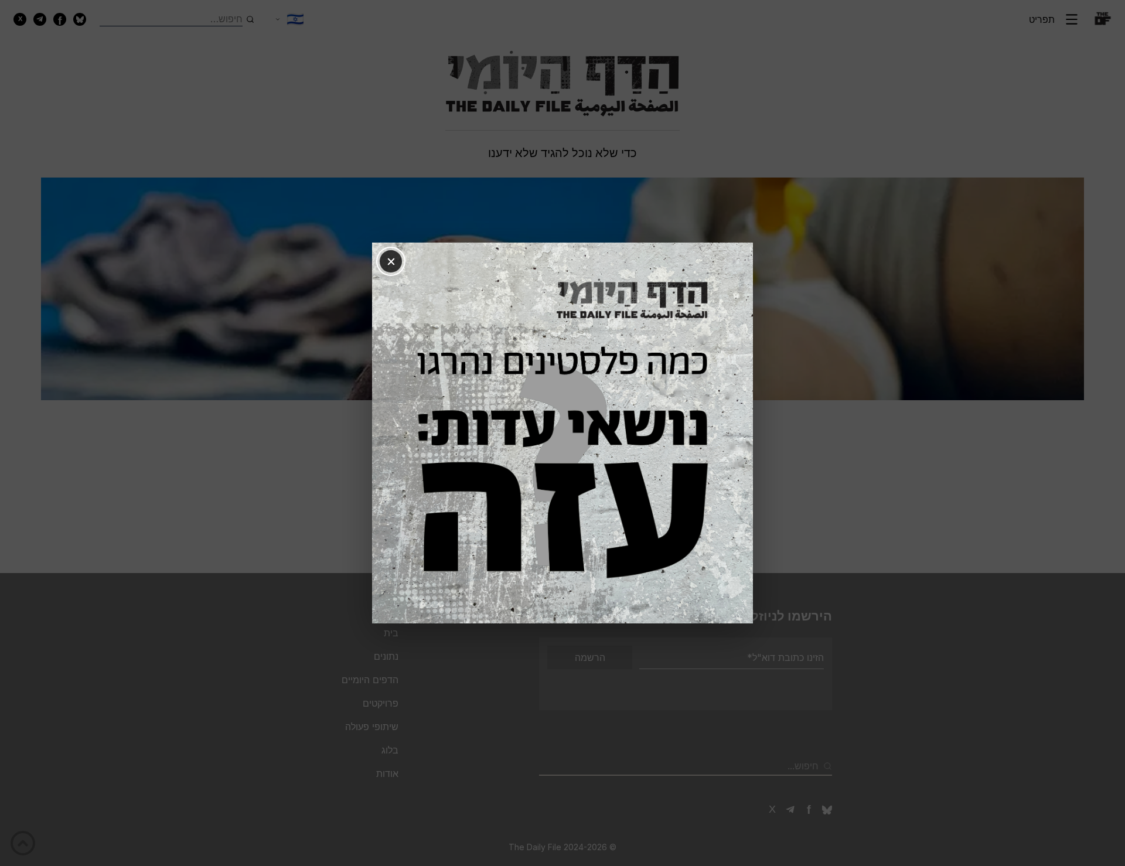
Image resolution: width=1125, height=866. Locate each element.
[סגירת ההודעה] (391, 261)
